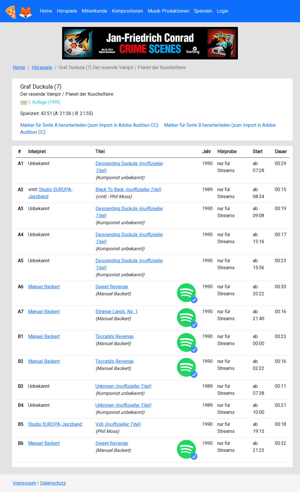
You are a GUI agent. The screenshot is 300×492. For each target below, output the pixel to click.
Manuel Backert (44, 286)
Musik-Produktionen (168, 11)
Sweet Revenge (112, 286)
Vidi (118, 424)
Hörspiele (67, 11)
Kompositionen (127, 11)
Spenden (203, 11)
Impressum (24, 483)
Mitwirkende (94, 11)
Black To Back (128, 189)
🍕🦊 (18, 11)
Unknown (123, 386)
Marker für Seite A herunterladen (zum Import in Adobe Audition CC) (89, 125)
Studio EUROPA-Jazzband (55, 424)
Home (46, 11)
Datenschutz (53, 483)
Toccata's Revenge (115, 336)
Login (222, 11)
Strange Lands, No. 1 (117, 311)
